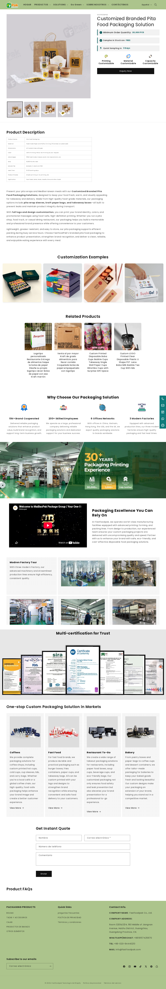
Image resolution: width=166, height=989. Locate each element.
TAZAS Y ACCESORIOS (16, 917)
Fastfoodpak (57, 983)
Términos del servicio (112, 983)
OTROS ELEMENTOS (15, 931)
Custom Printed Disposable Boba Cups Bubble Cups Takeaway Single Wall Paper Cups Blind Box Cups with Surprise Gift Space (97, 362)
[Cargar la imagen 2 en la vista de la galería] (32, 109)
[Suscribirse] (50, 966)
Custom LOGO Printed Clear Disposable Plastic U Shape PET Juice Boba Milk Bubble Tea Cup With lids (127, 361)
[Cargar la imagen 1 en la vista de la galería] (15, 109)
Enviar (44, 873)
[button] (42, 5)
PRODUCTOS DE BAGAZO (18, 926)
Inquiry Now (126, 71)
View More (15, 807)
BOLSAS (10, 913)
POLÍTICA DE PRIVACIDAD (69, 917)
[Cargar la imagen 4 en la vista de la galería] (65, 109)
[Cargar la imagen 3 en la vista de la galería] (48, 109)
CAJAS (9, 922)
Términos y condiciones (69, 922)
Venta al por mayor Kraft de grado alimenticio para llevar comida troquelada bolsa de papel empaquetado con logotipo (68, 362)
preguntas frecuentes (68, 913)
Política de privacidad (92, 983)
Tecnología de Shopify (71, 983)
